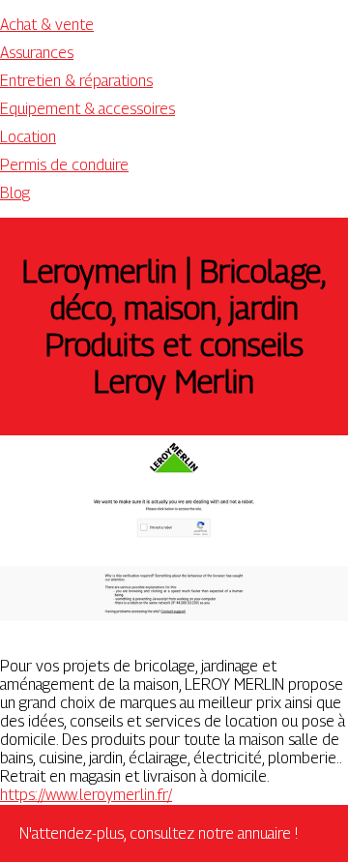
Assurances (36, 53)
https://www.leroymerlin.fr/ (86, 795)
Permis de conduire (64, 165)
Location (28, 137)
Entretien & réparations (76, 81)
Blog (15, 193)
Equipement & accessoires (87, 109)
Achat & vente (47, 24)
